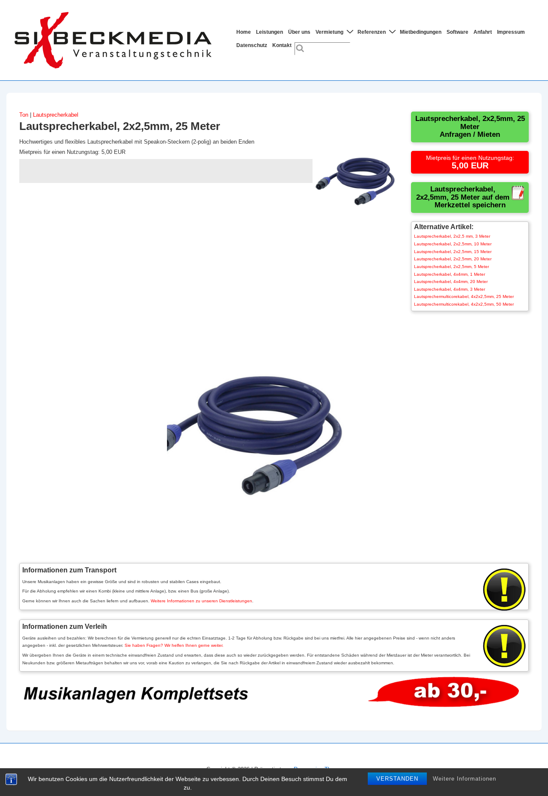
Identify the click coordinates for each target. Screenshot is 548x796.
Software (457, 32)
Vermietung (329, 32)
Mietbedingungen (420, 32)
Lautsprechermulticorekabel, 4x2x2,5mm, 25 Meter (464, 296)
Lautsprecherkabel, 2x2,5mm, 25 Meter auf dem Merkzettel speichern (462, 197)
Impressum (511, 32)
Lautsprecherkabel (55, 115)
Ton (23, 115)
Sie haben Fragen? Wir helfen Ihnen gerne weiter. (174, 645)
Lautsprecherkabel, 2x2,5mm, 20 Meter (452, 258)
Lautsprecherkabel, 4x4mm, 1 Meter (449, 274)
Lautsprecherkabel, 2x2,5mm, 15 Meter (452, 251)
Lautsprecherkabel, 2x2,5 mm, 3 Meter (452, 236)
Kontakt (282, 45)
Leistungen (269, 32)
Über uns (299, 32)
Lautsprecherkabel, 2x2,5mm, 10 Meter (452, 244)
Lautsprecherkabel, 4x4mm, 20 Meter (451, 281)
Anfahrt (483, 32)
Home (243, 32)
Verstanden (397, 778)
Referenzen (371, 32)
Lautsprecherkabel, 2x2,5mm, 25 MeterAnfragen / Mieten (470, 127)
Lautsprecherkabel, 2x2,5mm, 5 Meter (451, 266)
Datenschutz (251, 45)
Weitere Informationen (464, 778)
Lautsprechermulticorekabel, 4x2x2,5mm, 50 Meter (464, 304)
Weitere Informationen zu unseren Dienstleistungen (201, 600)
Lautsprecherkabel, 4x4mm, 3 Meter (449, 289)
